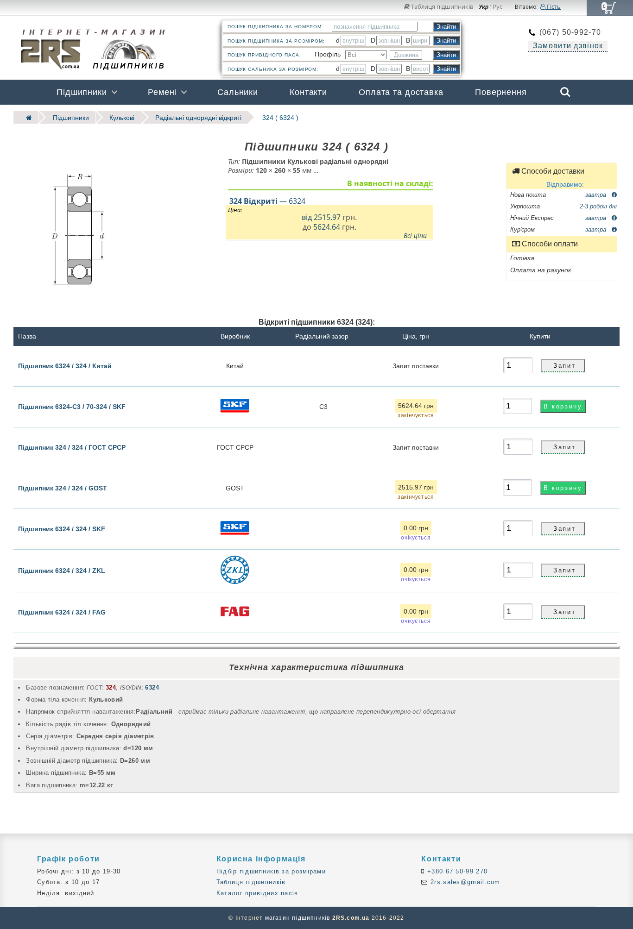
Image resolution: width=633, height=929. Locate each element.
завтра (596, 194)
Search (565, 85)
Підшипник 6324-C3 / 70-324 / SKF (72, 406)
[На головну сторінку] (25, 117)
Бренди (521, 117)
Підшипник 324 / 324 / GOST (62, 488)
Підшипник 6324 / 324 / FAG (62, 611)
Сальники (237, 92)
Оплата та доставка (401, 92)
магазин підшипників (297, 918)
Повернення (501, 92)
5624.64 (326, 227)
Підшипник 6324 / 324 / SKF (61, 529)
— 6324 (267, 200)
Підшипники (82, 92)
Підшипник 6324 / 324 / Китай (65, 365)
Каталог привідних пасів (257, 893)
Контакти (308, 92)
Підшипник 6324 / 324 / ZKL (61, 570)
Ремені (162, 92)
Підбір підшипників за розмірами (271, 871)
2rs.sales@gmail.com (464, 882)
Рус (497, 7)
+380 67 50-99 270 (456, 871)
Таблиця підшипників (441, 6)
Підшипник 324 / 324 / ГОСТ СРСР (72, 447)
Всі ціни (415, 235)
